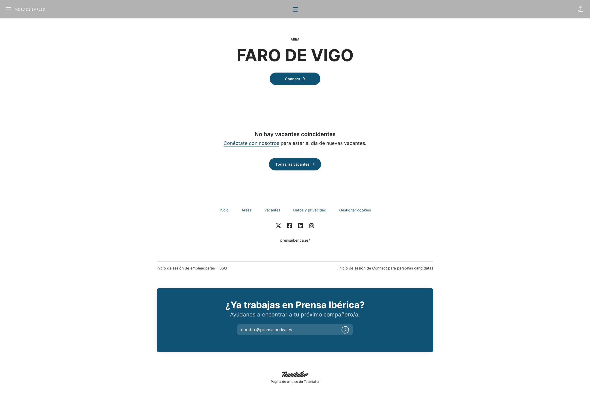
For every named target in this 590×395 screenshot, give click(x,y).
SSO (223, 268)
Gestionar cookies (355, 210)
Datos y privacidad (309, 210)
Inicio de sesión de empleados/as (186, 268)
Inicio (224, 210)
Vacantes (272, 210)
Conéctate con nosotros (251, 143)
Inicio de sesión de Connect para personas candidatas (386, 268)
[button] (580, 9)
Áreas (246, 210)
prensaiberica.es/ (295, 240)
